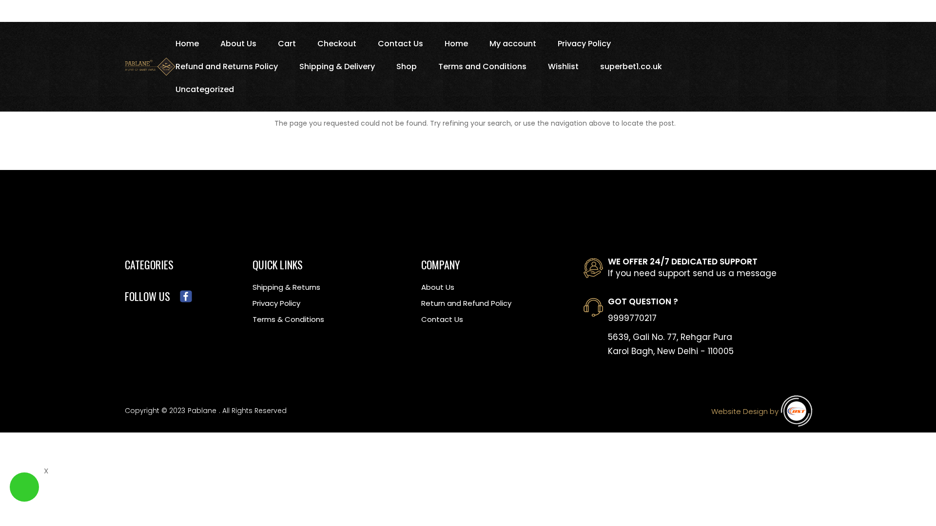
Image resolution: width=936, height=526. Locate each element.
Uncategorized (205, 90)
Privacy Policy (584, 44)
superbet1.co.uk (631, 67)
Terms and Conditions (482, 67)
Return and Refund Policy (466, 303)
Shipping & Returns (286, 287)
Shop (406, 67)
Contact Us (400, 44)
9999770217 (632, 318)
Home (187, 44)
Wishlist (563, 67)
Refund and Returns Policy (227, 67)
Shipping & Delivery (337, 67)
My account (512, 44)
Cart (287, 44)
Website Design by (745, 411)
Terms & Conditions (288, 319)
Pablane (202, 410)
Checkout (336, 44)
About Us (238, 44)
